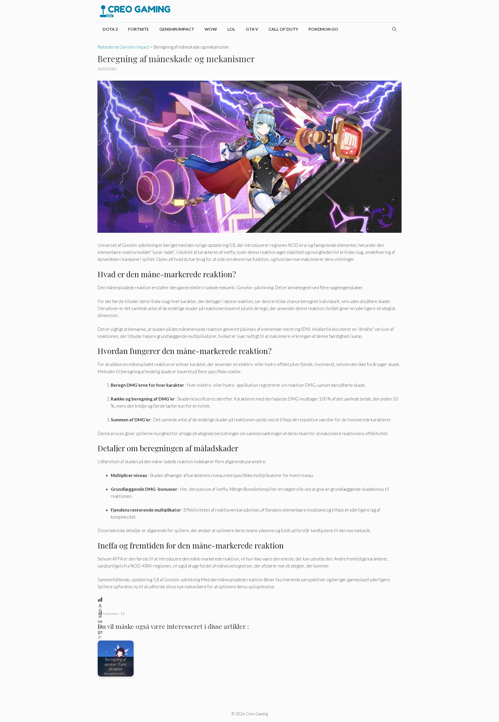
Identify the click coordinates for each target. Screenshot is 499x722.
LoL (231, 29)
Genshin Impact (176, 29)
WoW (211, 29)
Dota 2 (110, 29)
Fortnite (138, 29)
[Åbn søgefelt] (394, 29)
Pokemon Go (323, 29)
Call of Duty (283, 29)
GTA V (252, 29)
